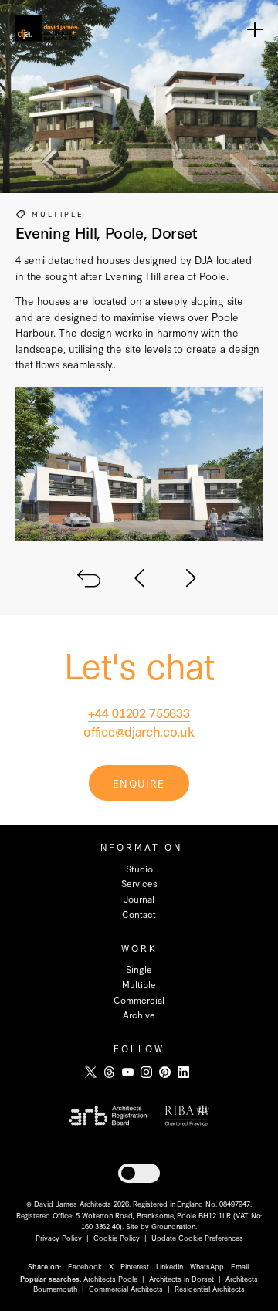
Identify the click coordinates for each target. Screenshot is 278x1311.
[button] (139, 1174)
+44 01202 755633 (138, 712)
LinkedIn (169, 1266)
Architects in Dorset (181, 1278)
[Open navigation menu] (255, 28)
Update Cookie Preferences (197, 1237)
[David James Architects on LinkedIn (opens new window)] (183, 1072)
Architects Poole (110, 1278)
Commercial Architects (126, 1288)
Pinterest (134, 1266)
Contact (139, 914)
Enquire (138, 783)
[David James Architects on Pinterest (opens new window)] (165, 1072)
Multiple (58, 213)
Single (139, 969)
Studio (139, 868)
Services (139, 883)
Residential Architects (210, 1288)
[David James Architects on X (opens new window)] (91, 1072)
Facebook (85, 1266)
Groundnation (173, 1226)
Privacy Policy (59, 1237)
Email (240, 1266)
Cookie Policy (116, 1237)
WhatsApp (207, 1266)
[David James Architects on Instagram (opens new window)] (146, 1072)
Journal (139, 899)
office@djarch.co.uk (138, 731)
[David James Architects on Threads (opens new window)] (109, 1072)
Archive (139, 1014)
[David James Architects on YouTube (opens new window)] (128, 1072)
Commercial (139, 1000)
